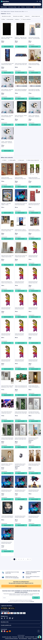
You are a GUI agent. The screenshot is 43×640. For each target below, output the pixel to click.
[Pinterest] (7, 618)
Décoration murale (18, 11)
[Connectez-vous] (37, 1)
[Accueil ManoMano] (18, 1)
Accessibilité (34, 638)
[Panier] (40, 1)
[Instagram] (10, 618)
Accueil (2, 11)
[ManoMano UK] (4, 631)
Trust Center (37, 636)
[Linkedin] (2, 618)
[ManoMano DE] (7, 631)
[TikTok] (12, 618)
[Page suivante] (30, 559)
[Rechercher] (4, 4)
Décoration (12, 11)
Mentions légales (21, 636)
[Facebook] (4, 618)
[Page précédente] (12, 559)
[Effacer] (40, 4)
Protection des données (29, 636)
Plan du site (14, 636)
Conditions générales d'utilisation (11, 638)
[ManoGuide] (39, 637)
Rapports (30, 638)
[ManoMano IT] (2, 631)
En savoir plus (32, 601)
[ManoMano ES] (10, 631)
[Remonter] (38, 631)
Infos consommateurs (23, 638)
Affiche (23, 11)
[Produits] (1, 4)
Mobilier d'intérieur (7, 11)
